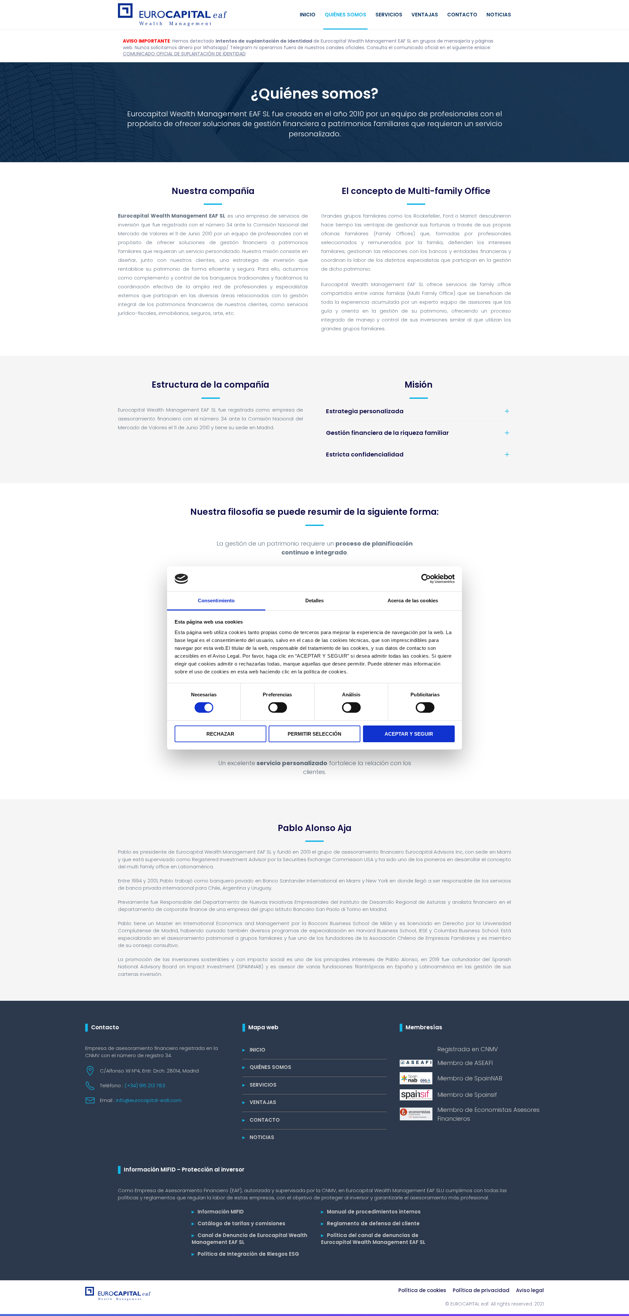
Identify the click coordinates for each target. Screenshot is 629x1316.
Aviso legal (530, 1290)
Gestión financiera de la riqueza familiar (387, 433)
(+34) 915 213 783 (144, 1085)
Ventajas (424, 14)
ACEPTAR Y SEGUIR (409, 734)
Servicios (388, 14)
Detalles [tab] (314, 600)
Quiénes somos (345, 14)
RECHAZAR (220, 734)
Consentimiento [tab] (216, 600)
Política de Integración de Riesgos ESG (245, 1253)
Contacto (462, 14)
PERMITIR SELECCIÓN (314, 734)
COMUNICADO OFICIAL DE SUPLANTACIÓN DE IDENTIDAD (184, 53)
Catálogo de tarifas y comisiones (238, 1223)
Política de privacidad (481, 1290)
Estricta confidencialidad (365, 454)
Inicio (307, 14)
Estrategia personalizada (365, 411)
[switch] (277, 707)
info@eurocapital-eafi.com (148, 1100)
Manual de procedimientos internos (371, 1211)
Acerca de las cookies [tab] (413, 600)
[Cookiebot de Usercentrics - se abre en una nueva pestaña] (426, 579)
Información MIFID (218, 1211)
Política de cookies (422, 1290)
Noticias (498, 14)
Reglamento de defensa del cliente (370, 1223)
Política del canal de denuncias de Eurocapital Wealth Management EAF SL (373, 1239)
